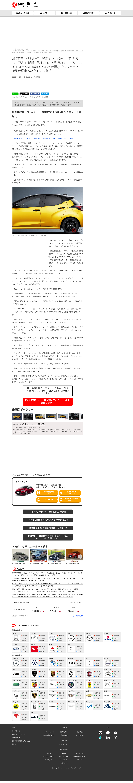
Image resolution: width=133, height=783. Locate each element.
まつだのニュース (64, 744)
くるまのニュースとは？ (19, 734)
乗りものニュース (64, 756)
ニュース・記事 (24, 13)
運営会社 (14, 744)
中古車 (24, 640)
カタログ (46, 13)
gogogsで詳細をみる (77, 616)
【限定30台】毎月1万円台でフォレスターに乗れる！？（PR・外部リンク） (47, 537)
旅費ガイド (64, 763)
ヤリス (23, 97)
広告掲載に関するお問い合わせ (21, 741)
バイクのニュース (48, 756)
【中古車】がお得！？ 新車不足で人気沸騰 (48, 511)
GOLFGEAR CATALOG (80, 756)
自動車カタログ (64, 732)
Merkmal (80, 760)
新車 (38, 97)
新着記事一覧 (16, 731)
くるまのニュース (48, 732)
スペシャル (111, 13)
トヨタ (18, 97)
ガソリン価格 (80, 735)
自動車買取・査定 (48, 735)
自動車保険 (64, 735)
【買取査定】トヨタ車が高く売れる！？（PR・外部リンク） (47, 401)
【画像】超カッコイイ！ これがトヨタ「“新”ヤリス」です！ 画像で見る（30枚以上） (44, 138)
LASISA (48, 753)
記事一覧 (24, 635)
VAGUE (64, 753)
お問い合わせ (16, 737)
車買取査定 (89, 13)
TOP (13, 728)
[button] (15, 556)
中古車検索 (67, 13)
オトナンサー (64, 760)
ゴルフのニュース (80, 753)
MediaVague (64, 749)
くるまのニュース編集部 (31, 77)
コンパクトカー (31, 97)
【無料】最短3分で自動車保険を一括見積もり (47, 528)
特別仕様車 (44, 97)
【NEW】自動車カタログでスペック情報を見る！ (48, 520)
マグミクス (48, 760)
